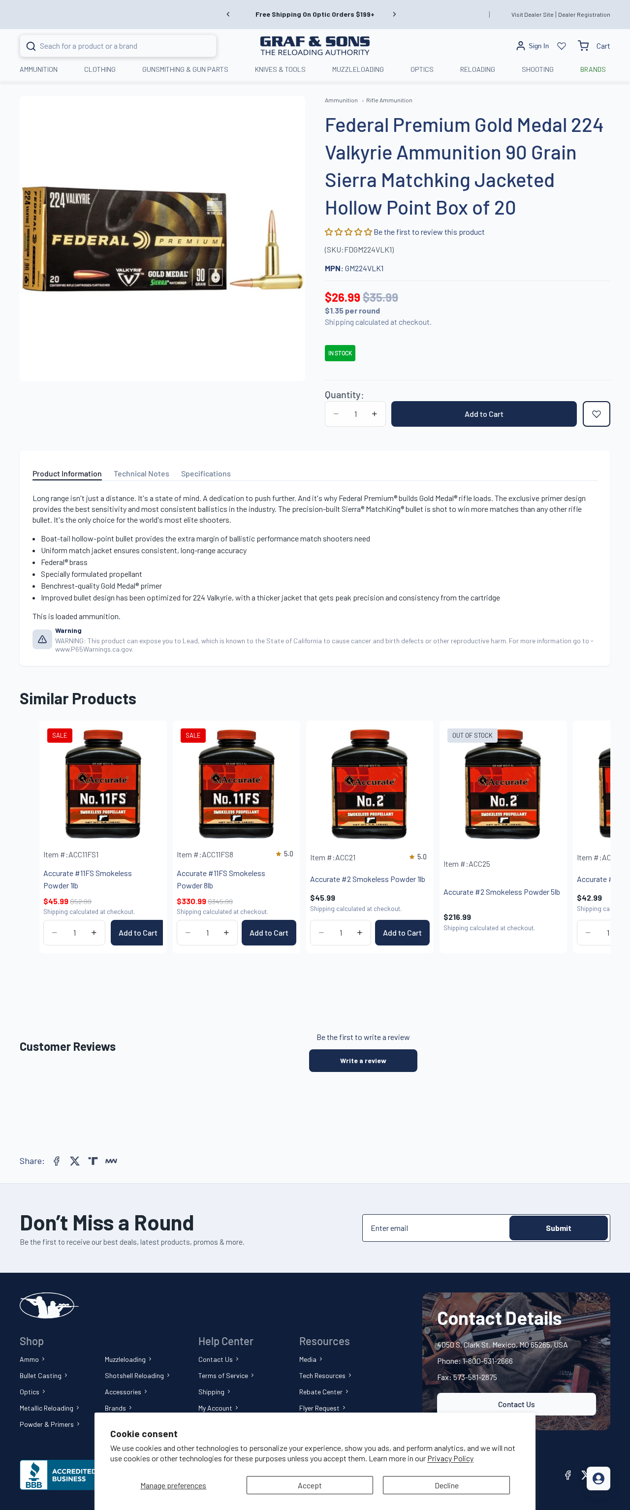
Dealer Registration (584, 14)
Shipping (211, 1391)
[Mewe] (111, 1161)
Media (307, 1359)
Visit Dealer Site (532, 14)
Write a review (363, 1060)
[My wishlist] (561, 46)
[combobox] (106, 45)
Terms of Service (223, 1375)
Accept (310, 1485)
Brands (115, 1408)
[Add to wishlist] (596, 414)
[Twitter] (75, 1161)
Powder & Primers (47, 1424)
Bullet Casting (41, 1375)
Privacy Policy (450, 1458)
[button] (349, 231)
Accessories (123, 1391)
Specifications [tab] (206, 473)
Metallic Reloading (46, 1408)
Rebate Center (321, 1391)
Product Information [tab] (67, 473)
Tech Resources (322, 1375)
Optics (29, 1391)
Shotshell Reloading (134, 1375)
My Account (215, 1408)
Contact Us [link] (516, 1404)
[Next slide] (394, 14)
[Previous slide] (228, 14)
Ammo (29, 1359)
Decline (447, 1485)
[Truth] (93, 1161)
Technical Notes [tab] (141, 473)
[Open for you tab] (598, 1478)
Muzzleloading (125, 1359)
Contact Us (215, 1359)
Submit (558, 1227)
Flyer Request (319, 1408)
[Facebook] (57, 1161)
